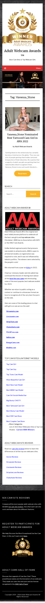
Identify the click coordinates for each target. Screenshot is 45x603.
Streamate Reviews (13, 462)
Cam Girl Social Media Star (16, 395)
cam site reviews (18, 449)
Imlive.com (10, 337)
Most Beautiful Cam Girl (15, 380)
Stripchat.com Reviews (15, 472)
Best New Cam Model (14, 385)
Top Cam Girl (11, 364)
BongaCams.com (12, 342)
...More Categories (15, 424)
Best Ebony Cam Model (15, 411)
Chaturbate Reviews (14, 478)
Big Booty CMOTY (13, 400)
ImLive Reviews (12, 457)
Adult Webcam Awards (23, 146)
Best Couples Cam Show (15, 421)
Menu (38, 68)
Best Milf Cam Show (14, 416)
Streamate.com (12, 311)
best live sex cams (17, 278)
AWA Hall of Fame (21, 584)
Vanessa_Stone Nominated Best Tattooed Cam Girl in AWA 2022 (22, 138)
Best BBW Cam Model (14, 390)
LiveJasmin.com (12, 316)
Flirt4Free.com (12, 332)
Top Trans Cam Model (14, 374)
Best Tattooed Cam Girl (15, 406)
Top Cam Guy (11, 369)
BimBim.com (11, 348)
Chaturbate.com (12, 327)
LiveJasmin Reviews (13, 467)
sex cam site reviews (16, 507)
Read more (22, 173)
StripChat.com (12, 322)
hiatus (28, 267)
